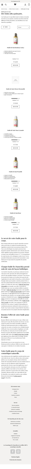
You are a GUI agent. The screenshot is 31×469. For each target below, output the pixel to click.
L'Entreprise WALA (15, 389)
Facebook (12, 451)
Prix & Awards (15, 439)
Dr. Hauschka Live (15, 437)
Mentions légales (15, 457)
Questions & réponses (15, 395)
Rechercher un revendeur (15, 421)
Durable (15, 391)
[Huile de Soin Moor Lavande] (15, 121)
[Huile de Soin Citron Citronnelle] (15, 80)
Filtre (6, 27)
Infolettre (15, 433)
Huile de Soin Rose (15, 213)
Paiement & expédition (15, 409)
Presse (15, 397)
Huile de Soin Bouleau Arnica (15, 47)
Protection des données (15, 459)
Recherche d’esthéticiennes (15, 423)
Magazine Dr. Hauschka (15, 435)
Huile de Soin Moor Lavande (15, 130)
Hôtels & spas (15, 425)
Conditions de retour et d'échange (15, 411)
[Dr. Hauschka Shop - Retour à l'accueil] (15, 3)
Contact (15, 393)
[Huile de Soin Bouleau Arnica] (15, 38)
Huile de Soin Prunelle (15, 171)
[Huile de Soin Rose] (15, 204)
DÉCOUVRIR (15, 65)
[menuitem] (2, 5)
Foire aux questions (15, 405)
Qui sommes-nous (15, 386)
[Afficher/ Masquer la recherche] (6, 5)
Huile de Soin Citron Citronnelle (15, 89)
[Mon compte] (25, 4)
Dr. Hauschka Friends (16, 407)
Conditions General (15, 413)
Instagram (18, 451)
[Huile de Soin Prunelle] (15, 163)
